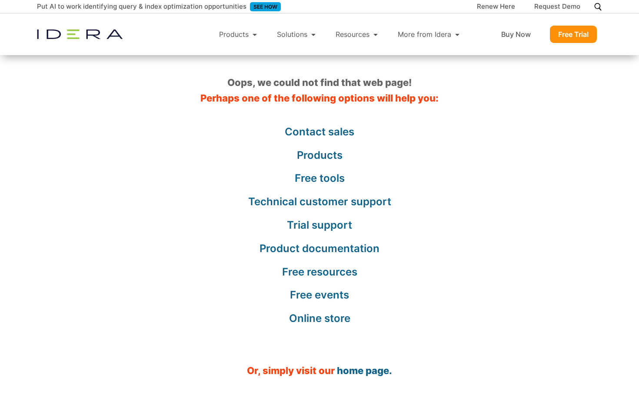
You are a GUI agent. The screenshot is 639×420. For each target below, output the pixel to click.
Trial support (319, 225)
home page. (364, 370)
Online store (319, 318)
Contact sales (319, 131)
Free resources (319, 272)
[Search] (598, 7)
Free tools (320, 178)
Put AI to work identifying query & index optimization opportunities (141, 6)
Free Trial (573, 34)
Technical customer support (319, 201)
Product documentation (319, 248)
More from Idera (424, 34)
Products (234, 34)
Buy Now (516, 34)
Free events (319, 295)
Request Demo (557, 6)
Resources (352, 34)
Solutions (292, 34)
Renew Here (496, 6)
